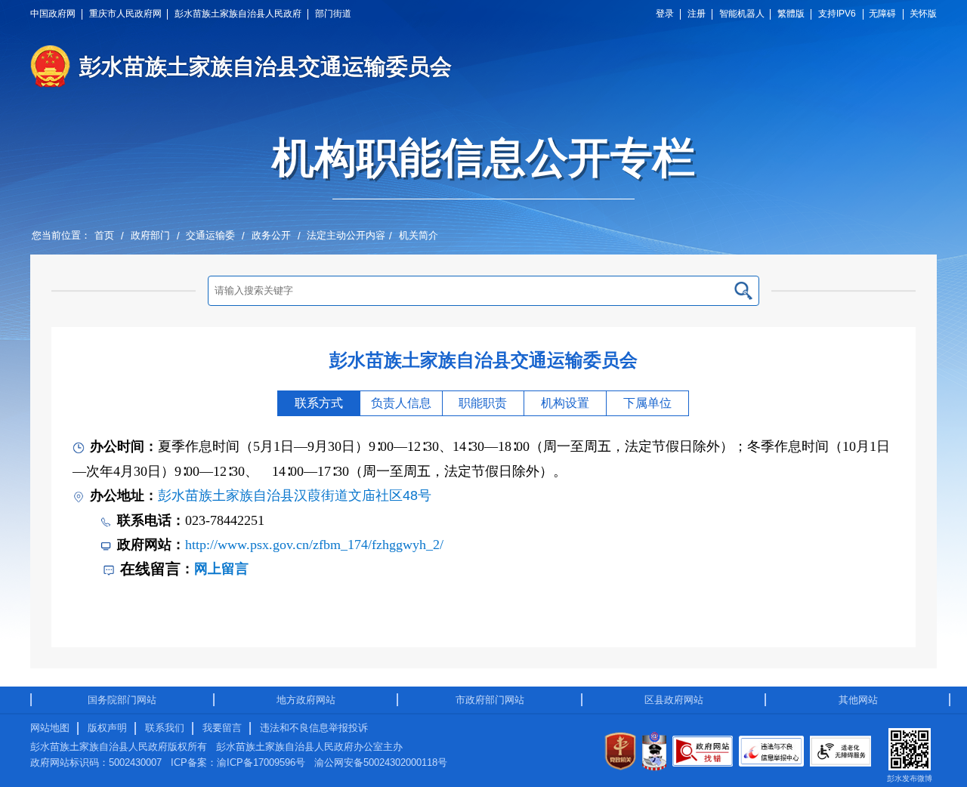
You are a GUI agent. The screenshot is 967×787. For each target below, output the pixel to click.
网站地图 (50, 727)
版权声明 (107, 727)
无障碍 (882, 13)
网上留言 (221, 568)
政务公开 (271, 235)
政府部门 (150, 235)
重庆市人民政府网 (125, 13)
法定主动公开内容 (346, 235)
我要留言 (222, 727)
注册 (696, 13)
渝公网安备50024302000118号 (380, 762)
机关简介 (418, 235)
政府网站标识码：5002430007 (96, 762)
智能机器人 (742, 13)
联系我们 (164, 727)
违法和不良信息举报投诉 (314, 727)
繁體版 (791, 13)
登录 (665, 13)
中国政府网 (53, 13)
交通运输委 (210, 235)
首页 (104, 235)
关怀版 (923, 13)
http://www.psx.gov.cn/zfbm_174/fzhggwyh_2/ (314, 544)
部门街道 (333, 13)
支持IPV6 (837, 13)
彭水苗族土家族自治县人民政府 (238, 13)
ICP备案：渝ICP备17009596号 (238, 762)
